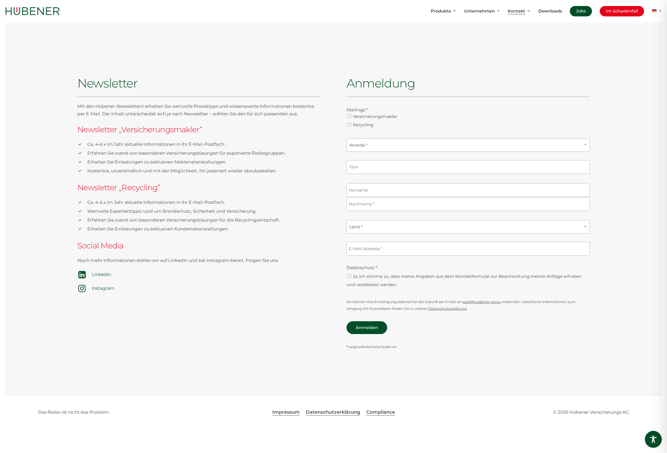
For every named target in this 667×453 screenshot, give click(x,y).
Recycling (362, 124)
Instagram (103, 288)
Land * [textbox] (355, 226)
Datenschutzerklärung (447, 308)
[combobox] (468, 145)
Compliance (380, 412)
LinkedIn (101, 274)
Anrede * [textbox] (358, 145)
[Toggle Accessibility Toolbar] (653, 439)
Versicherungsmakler (374, 116)
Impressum (286, 412)
